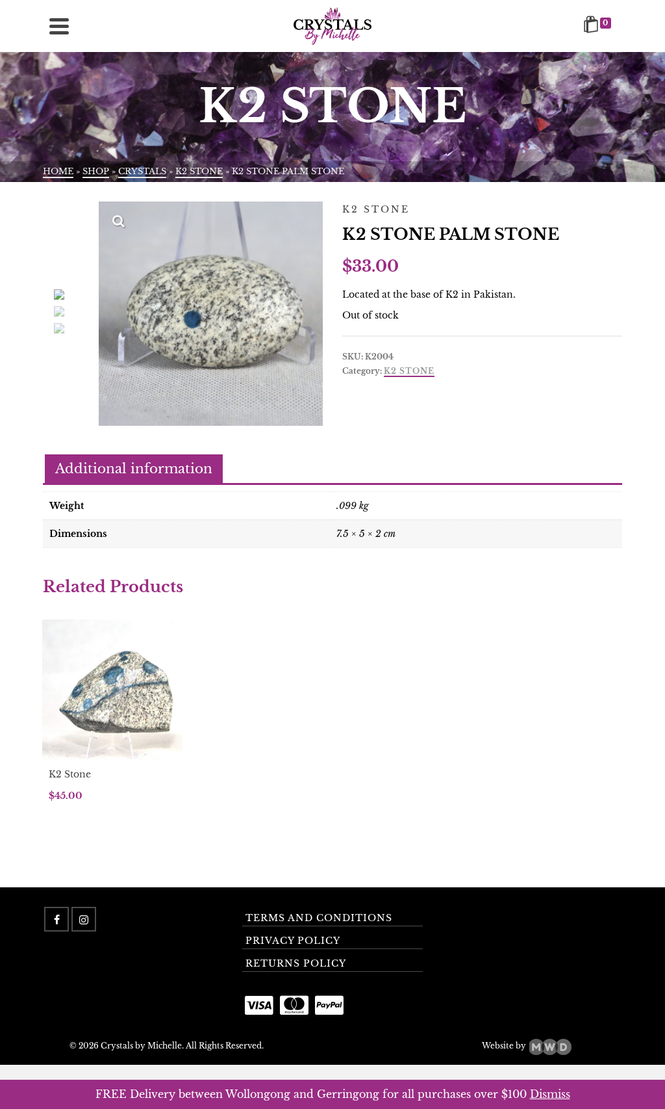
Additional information (133, 468)
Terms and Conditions (318, 918)
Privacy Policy (292, 940)
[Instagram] (83, 919)
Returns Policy (295, 963)
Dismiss (550, 1094)
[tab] (134, 469)
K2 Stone (409, 371)
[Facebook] (56, 919)
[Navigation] (59, 26)
